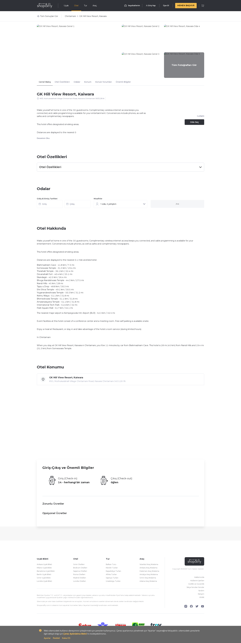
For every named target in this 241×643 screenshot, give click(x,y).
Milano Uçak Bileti (44, 568)
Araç (95, 5)
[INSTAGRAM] (185, 606)
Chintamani (70, 16)
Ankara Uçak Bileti (44, 564)
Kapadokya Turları (113, 571)
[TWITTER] (197, 606)
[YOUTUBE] (202, 606)
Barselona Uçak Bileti (46, 571)
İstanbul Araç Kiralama (149, 564)
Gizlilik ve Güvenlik (196, 584)
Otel (76, 5)
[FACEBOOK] (191, 606)
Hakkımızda (199, 577)
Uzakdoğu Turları (113, 581)
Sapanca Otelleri (80, 571)
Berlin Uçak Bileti (44, 574)
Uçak (66, 5)
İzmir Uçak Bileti (44, 578)
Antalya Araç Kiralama (149, 574)
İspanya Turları (112, 578)
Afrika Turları (111, 574)
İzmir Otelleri (79, 564)
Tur (85, 5)
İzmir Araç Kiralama (148, 578)
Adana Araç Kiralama (148, 581)
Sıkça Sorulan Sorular (195, 587)
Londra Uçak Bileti (44, 581)
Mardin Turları (112, 568)
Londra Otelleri (79, 581)
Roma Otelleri (79, 574)
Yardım (201, 591)
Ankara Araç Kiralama (148, 568)
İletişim (201, 594)
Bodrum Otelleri (80, 568)
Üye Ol (166, 5)
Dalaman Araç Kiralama (149, 571)
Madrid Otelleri (79, 578)
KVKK (202, 597)
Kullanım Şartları (197, 581)
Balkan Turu (111, 564)
